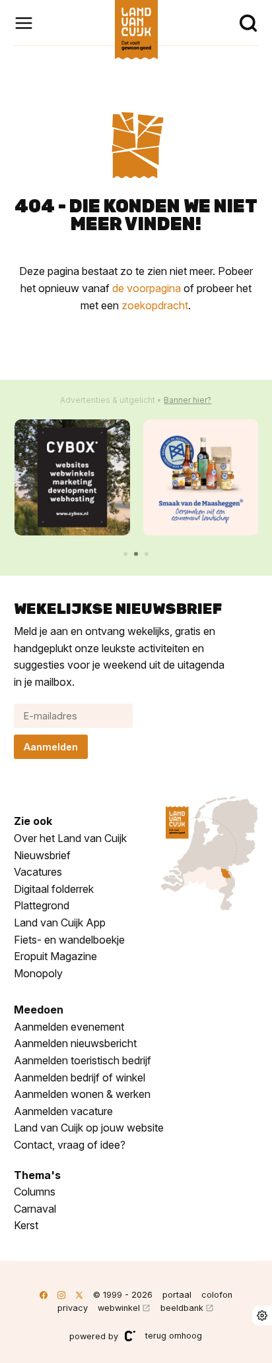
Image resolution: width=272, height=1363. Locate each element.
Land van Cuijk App (60, 922)
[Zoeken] (248, 23)
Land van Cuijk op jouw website (89, 1127)
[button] (125, 554)
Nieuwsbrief (42, 855)
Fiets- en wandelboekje (69, 939)
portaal (176, 1295)
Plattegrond (41, 905)
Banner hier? (187, 400)
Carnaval (35, 1208)
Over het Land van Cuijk (70, 838)
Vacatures (38, 871)
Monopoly (38, 973)
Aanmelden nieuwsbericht (75, 1043)
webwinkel (119, 1308)
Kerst (26, 1225)
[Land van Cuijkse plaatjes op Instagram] (61, 1295)
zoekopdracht (154, 305)
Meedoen (38, 1009)
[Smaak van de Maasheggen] (201, 477)
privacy (72, 1308)
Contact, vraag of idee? (69, 1144)
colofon (216, 1295)
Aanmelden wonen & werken (82, 1094)
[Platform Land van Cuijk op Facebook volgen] (44, 1295)
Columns (34, 1191)
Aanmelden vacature (63, 1111)
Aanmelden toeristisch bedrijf (82, 1060)
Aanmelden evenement (69, 1026)
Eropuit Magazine (55, 956)
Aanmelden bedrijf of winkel (79, 1077)
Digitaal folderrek (54, 888)
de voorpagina (146, 288)
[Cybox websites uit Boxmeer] (72, 477)
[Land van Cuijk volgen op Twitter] (79, 1295)
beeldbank (181, 1308)
